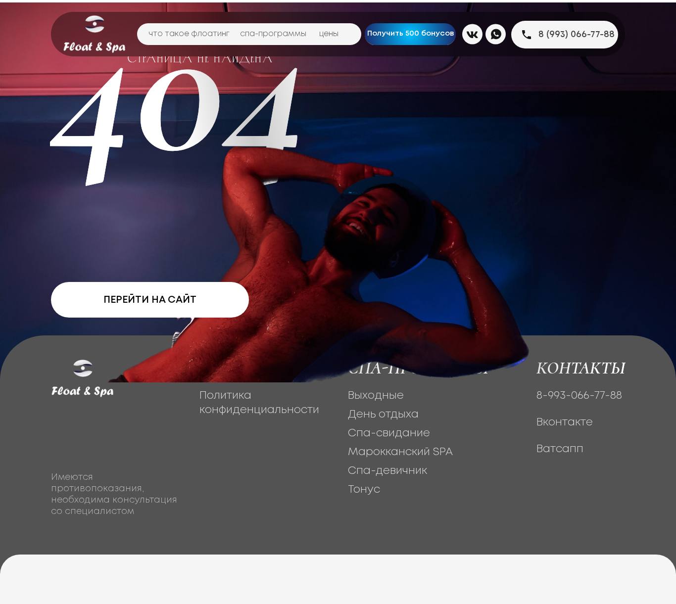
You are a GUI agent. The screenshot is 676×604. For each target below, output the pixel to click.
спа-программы (273, 34)
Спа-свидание (389, 433)
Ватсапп (559, 449)
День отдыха (383, 414)
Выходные (376, 396)
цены (328, 34)
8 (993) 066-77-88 (576, 35)
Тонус (364, 490)
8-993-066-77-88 (579, 396)
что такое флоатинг (189, 34)
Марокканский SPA (400, 452)
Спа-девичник (387, 471)
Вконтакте (564, 422)
